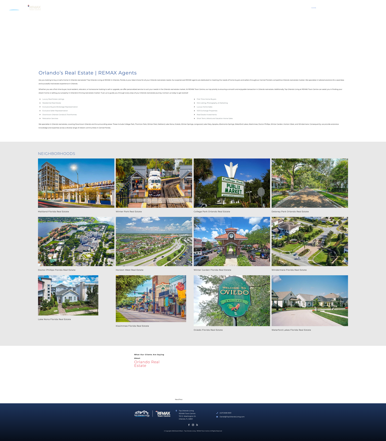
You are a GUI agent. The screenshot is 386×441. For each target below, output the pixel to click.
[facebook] (189, 425)
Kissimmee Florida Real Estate (132, 326)
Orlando (74, 80)
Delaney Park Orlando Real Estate (290, 211)
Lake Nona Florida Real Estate (54, 319)
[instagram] (193, 425)
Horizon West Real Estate (129, 270)
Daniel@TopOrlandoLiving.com (232, 417)
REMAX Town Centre (203, 431)
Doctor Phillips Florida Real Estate (56, 270)
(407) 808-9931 (225, 413)
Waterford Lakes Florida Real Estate (291, 330)
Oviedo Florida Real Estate (208, 330)
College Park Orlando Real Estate (212, 211)
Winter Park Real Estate (129, 211)
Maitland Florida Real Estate (53, 211)
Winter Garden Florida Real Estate (212, 270)
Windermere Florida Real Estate (289, 270)
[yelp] (197, 425)
